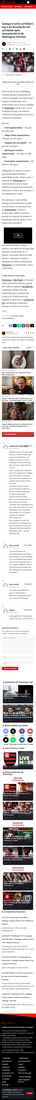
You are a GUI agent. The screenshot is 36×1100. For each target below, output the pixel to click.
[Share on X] (9, 49)
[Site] (24, 333)
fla (11, 316)
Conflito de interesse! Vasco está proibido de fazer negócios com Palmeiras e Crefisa (15, 838)
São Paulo (18, 280)
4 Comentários (11, 44)
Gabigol (21, 316)
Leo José (9, 42)
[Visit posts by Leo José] (4, 44)
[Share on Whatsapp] (13, 49)
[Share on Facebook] (6, 49)
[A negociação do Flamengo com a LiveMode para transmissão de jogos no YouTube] (18, 760)
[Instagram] (31, 333)
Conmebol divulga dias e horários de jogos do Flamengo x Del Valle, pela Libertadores (17, 903)
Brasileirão (27, 286)
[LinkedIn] (33, 333)
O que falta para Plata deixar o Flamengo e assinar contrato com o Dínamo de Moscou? (16, 793)
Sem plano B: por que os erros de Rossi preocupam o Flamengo (17, 976)
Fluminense (10, 209)
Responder (28, 446)
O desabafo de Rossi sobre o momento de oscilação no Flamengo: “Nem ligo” (17, 997)
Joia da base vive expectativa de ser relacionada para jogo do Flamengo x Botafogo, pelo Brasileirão (17, 858)
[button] (29, 1093)
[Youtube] (30, 732)
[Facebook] (26, 333)
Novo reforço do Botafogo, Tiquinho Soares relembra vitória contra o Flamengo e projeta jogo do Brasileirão (18, 715)
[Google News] (22, 741)
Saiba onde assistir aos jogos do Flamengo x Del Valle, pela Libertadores (15, 883)
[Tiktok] (6, 741)
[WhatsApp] (13, 741)
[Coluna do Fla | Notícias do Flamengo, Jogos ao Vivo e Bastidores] (9, 2)
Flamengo (9, 108)
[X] (29, 333)
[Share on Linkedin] (17, 49)
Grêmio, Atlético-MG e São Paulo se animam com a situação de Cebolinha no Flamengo (17, 813)
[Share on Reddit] (20, 49)
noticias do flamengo (8, 318)
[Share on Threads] (24, 49)
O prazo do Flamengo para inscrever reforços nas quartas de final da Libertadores (17, 696)
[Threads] (30, 741)
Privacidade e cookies (10, 1090)
